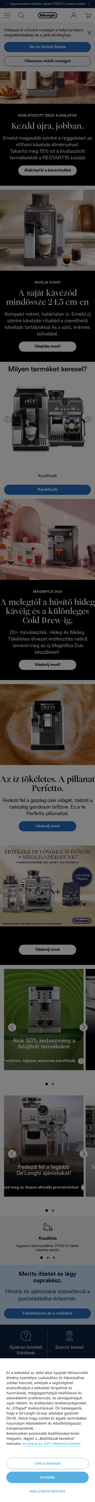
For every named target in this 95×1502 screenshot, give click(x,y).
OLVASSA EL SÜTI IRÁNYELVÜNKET (52, 1444)
